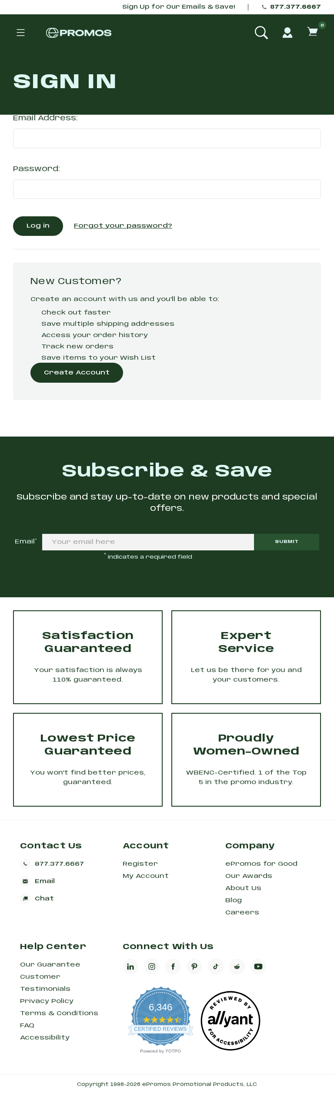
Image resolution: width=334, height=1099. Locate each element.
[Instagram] (152, 966)
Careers (242, 913)
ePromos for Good (261, 864)
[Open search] (261, 32)
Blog (233, 900)
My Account (146, 876)
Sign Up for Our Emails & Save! (178, 7)
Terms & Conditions (59, 1013)
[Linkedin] (130, 966)
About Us (243, 888)
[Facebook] (173, 966)
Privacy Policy (46, 1001)
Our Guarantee (50, 965)
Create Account (77, 373)
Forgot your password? (123, 226)
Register (140, 864)
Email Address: (45, 118)
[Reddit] (237, 966)
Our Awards (248, 876)
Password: (36, 169)
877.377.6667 (295, 7)
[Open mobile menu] (20, 32)
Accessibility (45, 1038)
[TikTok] (216, 966)
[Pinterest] (194, 966)
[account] (287, 32)
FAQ (27, 1026)
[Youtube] (258, 966)
